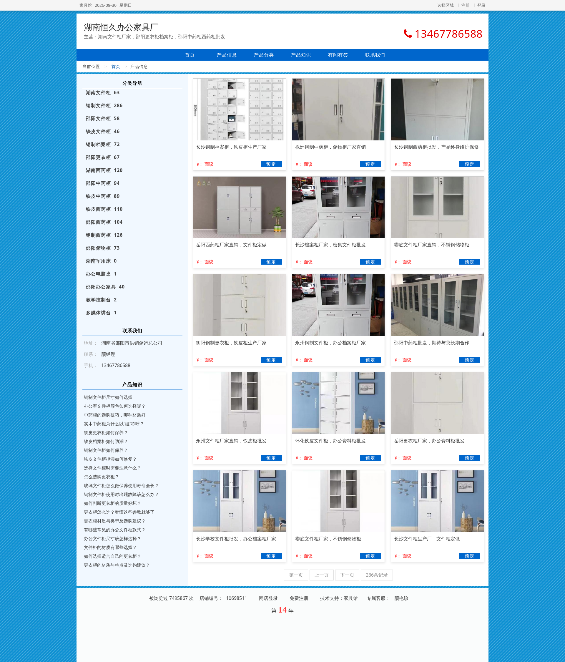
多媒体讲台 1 (101, 312)
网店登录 (268, 598)
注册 (465, 5)
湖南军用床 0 (101, 261)
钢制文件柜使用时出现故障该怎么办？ (121, 494)
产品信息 (227, 55)
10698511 (236, 598)
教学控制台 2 (101, 299)
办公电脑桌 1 (101, 274)
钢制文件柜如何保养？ (106, 450)
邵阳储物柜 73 (103, 248)
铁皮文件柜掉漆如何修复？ (110, 459)
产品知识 (301, 55)
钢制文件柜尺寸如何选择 (108, 397)
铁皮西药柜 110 (104, 209)
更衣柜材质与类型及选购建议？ (115, 521)
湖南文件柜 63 (103, 92)
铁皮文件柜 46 (103, 131)
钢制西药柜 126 (104, 235)
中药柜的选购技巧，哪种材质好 (115, 415)
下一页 (347, 575)
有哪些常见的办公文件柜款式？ (115, 529)
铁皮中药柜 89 (103, 196)
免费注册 (299, 598)
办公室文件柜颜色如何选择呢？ (115, 406)
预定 (271, 164)
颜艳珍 (401, 598)
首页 (190, 55)
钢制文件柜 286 (104, 105)
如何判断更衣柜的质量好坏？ (112, 503)
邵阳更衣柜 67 (103, 157)
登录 (481, 5)
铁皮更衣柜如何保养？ (106, 432)
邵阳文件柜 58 (103, 118)
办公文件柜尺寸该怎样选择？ (112, 538)
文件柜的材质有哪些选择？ (110, 547)
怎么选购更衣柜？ (101, 477)
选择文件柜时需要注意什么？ (112, 468)
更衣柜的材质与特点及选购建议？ (117, 565)
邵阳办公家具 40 (105, 286)
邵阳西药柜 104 (104, 222)
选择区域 (445, 5)
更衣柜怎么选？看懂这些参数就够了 (119, 512)
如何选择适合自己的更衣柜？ (112, 556)
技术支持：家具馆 (339, 598)
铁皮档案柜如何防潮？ (106, 441)
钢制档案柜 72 (103, 144)
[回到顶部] (557, 654)
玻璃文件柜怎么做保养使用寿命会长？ (121, 485)
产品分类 (264, 55)
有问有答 (338, 55)
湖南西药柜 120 (104, 170)
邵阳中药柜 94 (103, 183)
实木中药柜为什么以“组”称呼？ (114, 424)
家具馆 (85, 5)
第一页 (296, 575)
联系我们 (375, 55)
